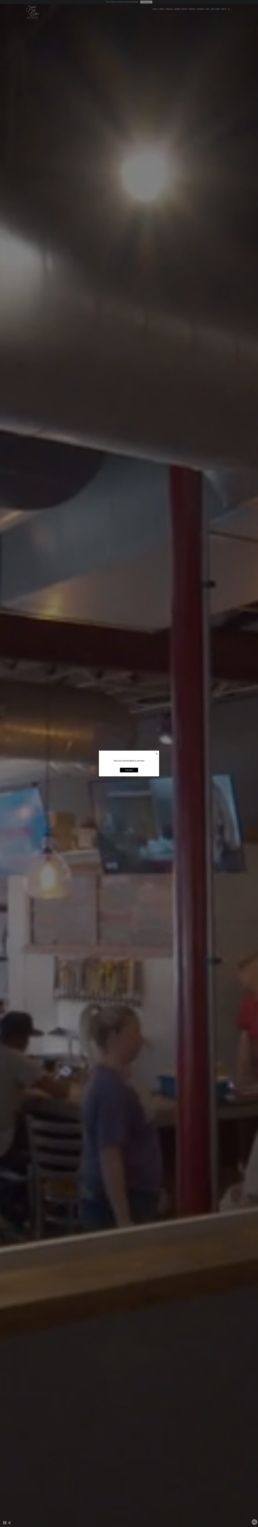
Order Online (129, 770)
